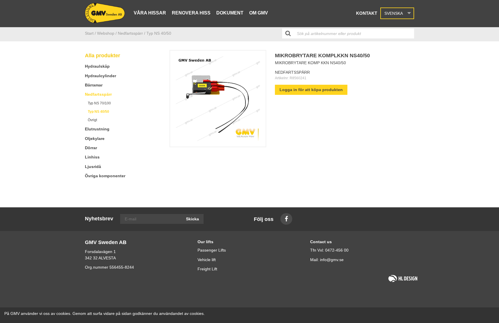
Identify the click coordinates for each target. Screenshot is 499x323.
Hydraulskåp (97, 66)
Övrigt (92, 120)
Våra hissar (150, 12)
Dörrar (91, 147)
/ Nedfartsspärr (129, 33)
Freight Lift (207, 269)
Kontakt (366, 13)
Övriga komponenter (105, 176)
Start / (90, 33)
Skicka (192, 219)
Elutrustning (97, 129)
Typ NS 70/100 (99, 103)
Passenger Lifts (212, 250)
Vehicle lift (207, 259)
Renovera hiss (191, 12)
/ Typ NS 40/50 (157, 33)
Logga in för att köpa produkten (311, 89)
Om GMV (258, 12)
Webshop (105, 33)
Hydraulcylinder (100, 75)
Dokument (229, 12)
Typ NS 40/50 (98, 112)
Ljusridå (93, 166)
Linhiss (92, 157)
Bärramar (94, 85)
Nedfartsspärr (98, 94)
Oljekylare (95, 138)
